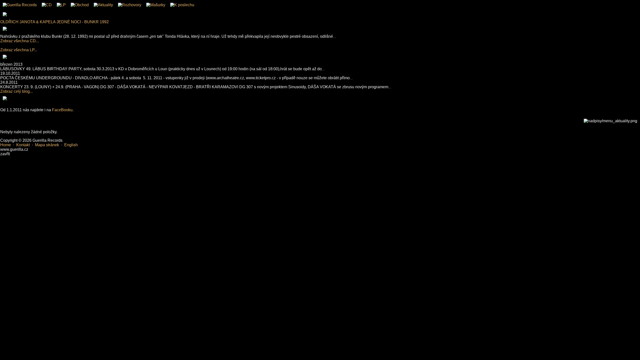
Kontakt (23, 145)
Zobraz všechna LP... (18, 50)
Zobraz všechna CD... (19, 41)
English (71, 145)
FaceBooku (62, 110)
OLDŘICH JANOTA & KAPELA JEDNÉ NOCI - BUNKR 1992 (54, 22)
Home (5, 145)
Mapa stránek (47, 145)
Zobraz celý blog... (16, 91)
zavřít (5, 154)
